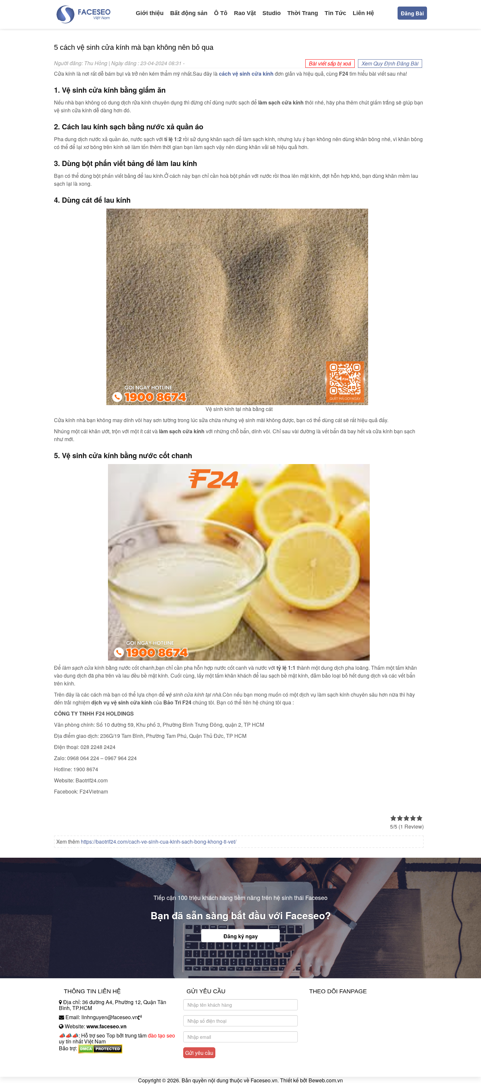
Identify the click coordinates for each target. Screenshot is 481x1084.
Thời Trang (302, 13)
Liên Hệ (363, 13)
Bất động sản (188, 13)
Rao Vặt (245, 13)
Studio (271, 13)
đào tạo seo (161, 1035)
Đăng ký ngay (240, 936)
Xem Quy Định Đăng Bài (390, 63)
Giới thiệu (150, 13)
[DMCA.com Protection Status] (100, 1048)
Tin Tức (335, 13)
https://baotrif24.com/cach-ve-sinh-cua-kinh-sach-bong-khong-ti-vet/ (158, 841)
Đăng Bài (412, 13)
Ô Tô (220, 13)
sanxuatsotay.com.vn (83, 1069)
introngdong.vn (76, 1059)
